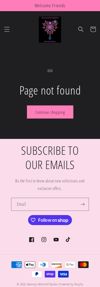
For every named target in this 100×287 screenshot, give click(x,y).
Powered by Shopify (71, 284)
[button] (7, 29)
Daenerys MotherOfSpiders (43, 284)
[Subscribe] (82, 204)
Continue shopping (50, 112)
